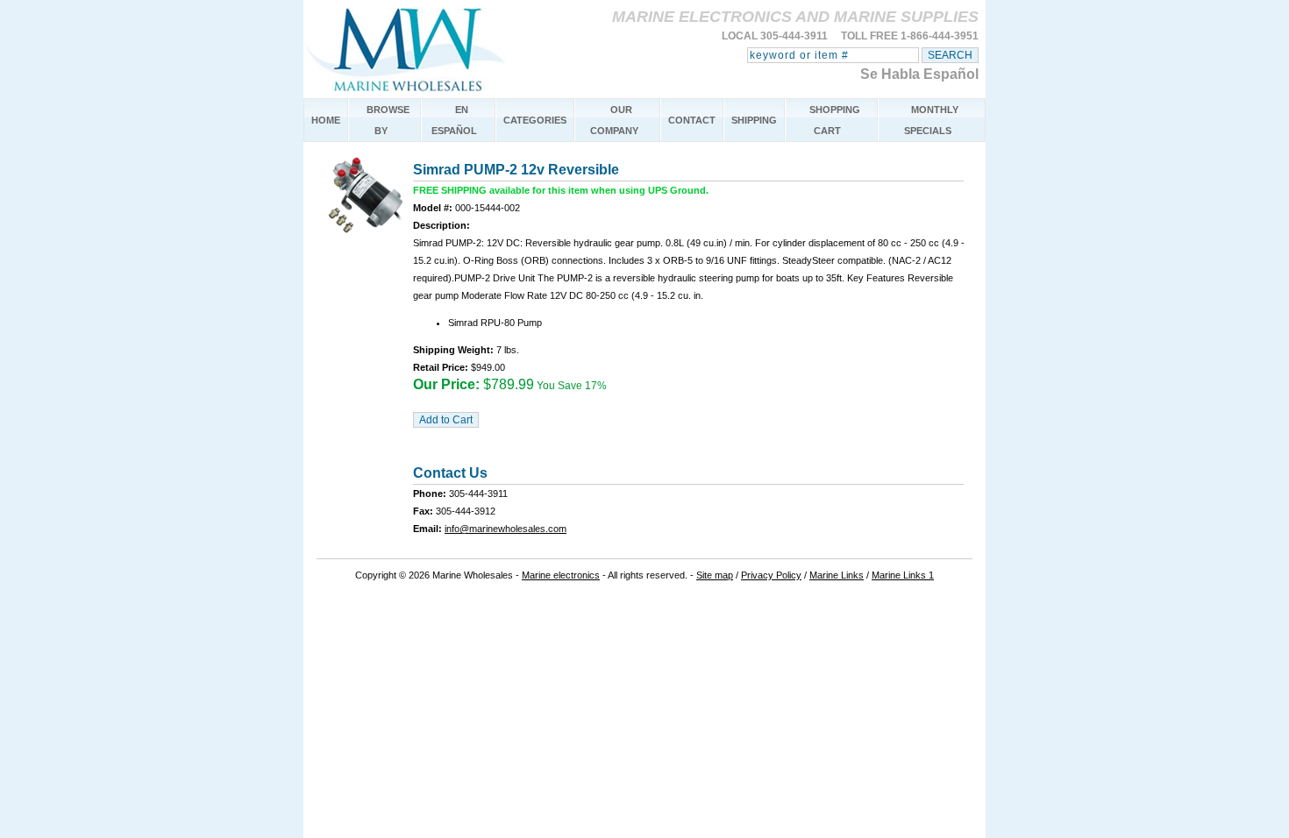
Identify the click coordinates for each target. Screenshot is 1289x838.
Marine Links (836, 575)
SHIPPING (754, 120)
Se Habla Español (919, 74)
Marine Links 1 (903, 575)
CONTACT (692, 120)
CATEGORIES (534, 120)
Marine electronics (561, 575)
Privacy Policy (771, 575)
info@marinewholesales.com (505, 528)
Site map (714, 575)
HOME (325, 120)
